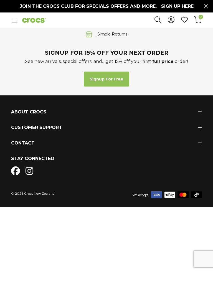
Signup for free (106, 79)
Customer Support (36, 127)
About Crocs (28, 112)
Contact (23, 143)
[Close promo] (206, 6)
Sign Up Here (177, 6)
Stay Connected (32, 158)
